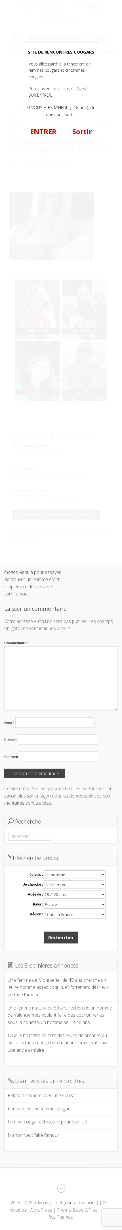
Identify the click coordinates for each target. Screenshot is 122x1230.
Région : (36, 914)
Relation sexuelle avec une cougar (42, 1095)
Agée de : (35, 894)
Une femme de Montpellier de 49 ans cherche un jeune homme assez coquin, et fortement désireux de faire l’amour (58, 987)
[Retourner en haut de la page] (61, 1188)
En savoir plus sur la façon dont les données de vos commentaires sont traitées (58, 795)
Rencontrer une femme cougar (39, 1109)
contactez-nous (81, 1202)
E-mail (10, 740)
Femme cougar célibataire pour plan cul (47, 1122)
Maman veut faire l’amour (33, 1135)
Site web (11, 757)
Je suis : (36, 875)
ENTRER (43, 131)
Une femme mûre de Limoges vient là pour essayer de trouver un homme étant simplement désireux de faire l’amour (32, 579)
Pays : (38, 904)
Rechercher (61, 937)
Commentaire (16, 643)
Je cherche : (33, 885)
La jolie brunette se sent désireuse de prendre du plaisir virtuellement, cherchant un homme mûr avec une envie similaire (59, 1042)
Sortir (82, 131)
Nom (9, 723)
